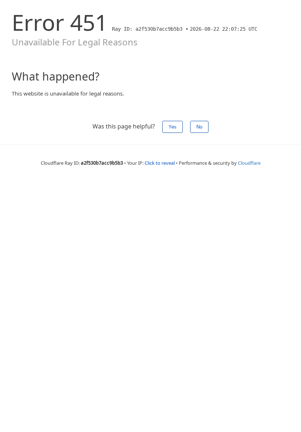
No (199, 127)
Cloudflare (249, 163)
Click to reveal (160, 163)
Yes (172, 127)
